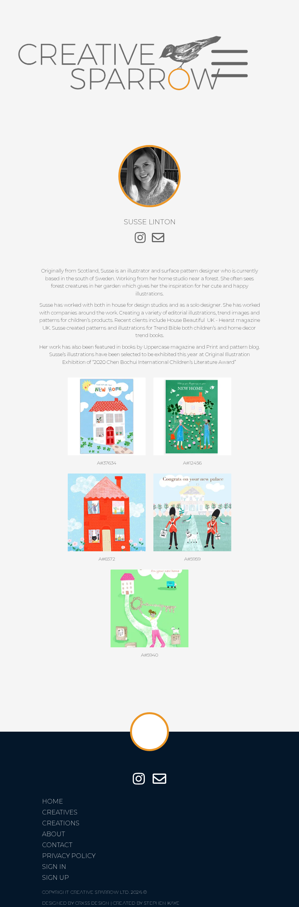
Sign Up (55, 877)
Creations (60, 823)
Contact (57, 845)
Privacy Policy (68, 856)
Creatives (59, 812)
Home (52, 801)
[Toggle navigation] (229, 63)
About (53, 834)
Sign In (54, 866)
